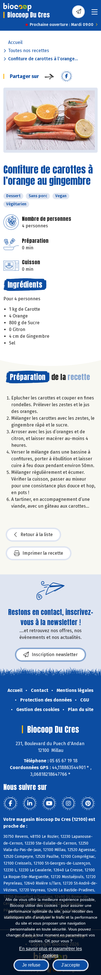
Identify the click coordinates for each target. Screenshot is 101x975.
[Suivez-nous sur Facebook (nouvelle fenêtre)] (10, 803)
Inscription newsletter (55, 654)
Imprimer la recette (42, 553)
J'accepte (70, 965)
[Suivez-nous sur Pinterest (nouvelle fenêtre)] (88, 803)
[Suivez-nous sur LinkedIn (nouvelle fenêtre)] (30, 803)
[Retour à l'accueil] (17, 7)
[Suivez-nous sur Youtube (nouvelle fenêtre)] (49, 803)
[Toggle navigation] (94, 13)
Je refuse (31, 965)
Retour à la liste (36, 534)
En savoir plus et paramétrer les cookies (50, 951)
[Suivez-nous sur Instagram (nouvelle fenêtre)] (68, 803)
